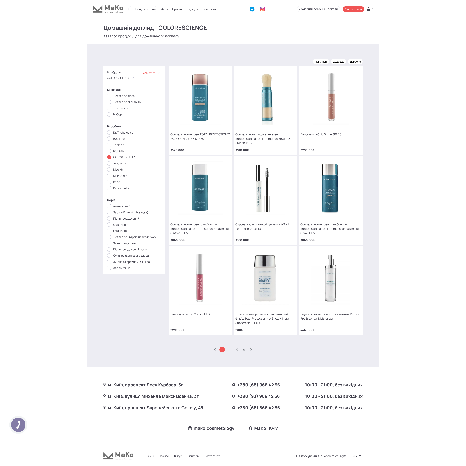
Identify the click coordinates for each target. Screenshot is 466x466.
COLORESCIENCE (118, 78)
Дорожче (355, 61)
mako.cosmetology (214, 428)
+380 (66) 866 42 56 (258, 408)
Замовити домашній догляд (318, 9)
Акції (164, 9)
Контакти (209, 9)
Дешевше (338, 61)
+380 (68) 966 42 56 (258, 385)
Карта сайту (212, 456)
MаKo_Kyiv (266, 428)
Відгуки (193, 9)
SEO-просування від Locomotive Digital (320, 456)
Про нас (177, 9)
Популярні (321, 61)
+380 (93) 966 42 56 (258, 396)
